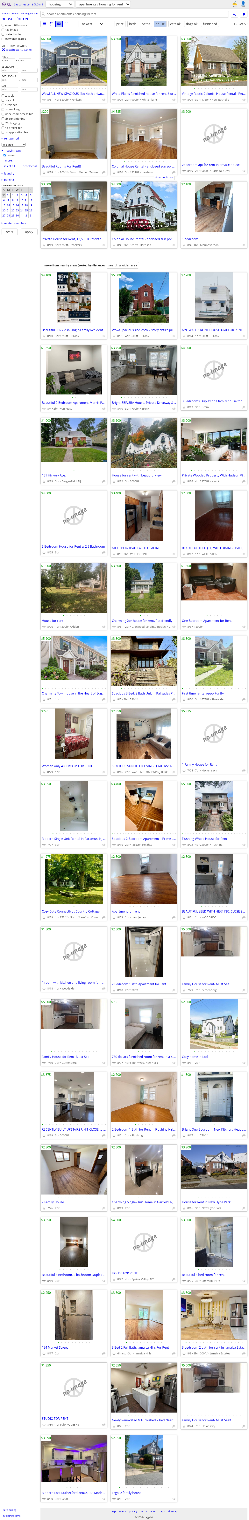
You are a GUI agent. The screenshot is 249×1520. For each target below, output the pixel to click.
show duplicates (15, 39)
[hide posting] (104, 99)
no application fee (16, 132)
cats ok (9, 95)
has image (11, 29)
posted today (13, 34)
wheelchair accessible (19, 114)
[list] (44, 24)
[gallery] (59, 24)
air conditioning (15, 118)
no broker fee (13, 128)
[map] (66, 24)
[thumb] (51, 24)
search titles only (16, 25)
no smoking (12, 109)
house (11, 155)
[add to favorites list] (44, 99)
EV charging (12, 123)
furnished (11, 105)
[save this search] (243, 14)
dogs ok (10, 100)
